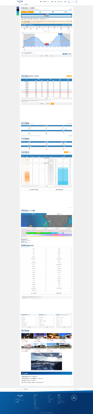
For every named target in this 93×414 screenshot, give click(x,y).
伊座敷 (59, 262)
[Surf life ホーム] (20, 1)
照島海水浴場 (28, 240)
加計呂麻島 (34, 284)
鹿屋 (59, 256)
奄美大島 (58, 278)
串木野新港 (26, 242)
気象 (19, 4)
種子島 (59, 266)
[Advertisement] (46, 65)
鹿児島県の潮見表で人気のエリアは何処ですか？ (30, 376)
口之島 (34, 270)
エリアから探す (33, 293)
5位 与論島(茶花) (24, 324)
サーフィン (49, 396)
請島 (59, 286)
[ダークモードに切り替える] (72, 1)
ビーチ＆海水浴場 (50, 399)
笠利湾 (59, 276)
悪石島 (34, 274)
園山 (33, 252)
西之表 (33, 266)
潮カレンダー (35, 399)
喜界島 (34, 276)
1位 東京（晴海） (41, 317)
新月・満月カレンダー (37, 408)
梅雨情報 (35, 403)
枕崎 (58, 260)
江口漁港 (22, 242)
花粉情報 (35, 404)
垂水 (59, 254)
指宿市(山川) (34, 262)
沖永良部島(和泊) (59, 288)
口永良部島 (59, 268)
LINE (17, 14)
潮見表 (22, 4)
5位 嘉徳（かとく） (59, 324)
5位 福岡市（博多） (42, 324)
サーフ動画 (49, 400)
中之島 (59, 272)
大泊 (33, 264)
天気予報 (35, 400)
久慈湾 (59, 282)
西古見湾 (59, 280)
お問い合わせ (59, 396)
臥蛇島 (34, 272)
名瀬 (33, 278)
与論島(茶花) (34, 290)
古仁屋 (59, 284)
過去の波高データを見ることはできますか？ (29, 380)
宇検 (33, 280)
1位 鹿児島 (23, 317)
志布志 (33, 256)
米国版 (58, 403)
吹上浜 (29, 242)
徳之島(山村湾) (33, 288)
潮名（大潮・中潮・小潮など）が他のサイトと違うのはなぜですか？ (33, 382)
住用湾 (34, 282)
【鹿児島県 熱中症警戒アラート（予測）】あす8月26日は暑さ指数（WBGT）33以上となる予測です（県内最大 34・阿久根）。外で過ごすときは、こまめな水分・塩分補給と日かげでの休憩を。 (47, 22)
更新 (52, 103)
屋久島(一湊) (34, 268)
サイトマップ (59, 399)
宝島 (59, 274)
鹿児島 (59, 252)
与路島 (34, 286)
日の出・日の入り (36, 407)
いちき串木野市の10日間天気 (33, 189)
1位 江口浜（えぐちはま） (60, 317)
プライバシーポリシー (61, 400)
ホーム (16, 4)
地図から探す (59, 293)
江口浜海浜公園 (23, 240)
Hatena (18, 12)
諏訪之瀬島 (59, 270)
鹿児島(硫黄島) (58, 264)
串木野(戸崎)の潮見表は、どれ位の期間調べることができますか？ (32, 378)
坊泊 (33, 260)
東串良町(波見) (59, 258)
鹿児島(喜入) (33, 258)
